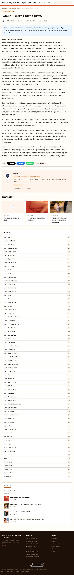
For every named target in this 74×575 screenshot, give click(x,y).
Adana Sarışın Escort (37, 382)
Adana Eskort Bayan (37, 302)
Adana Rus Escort (37, 378)
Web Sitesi (27, 188)
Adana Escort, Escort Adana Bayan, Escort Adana (19, 2)
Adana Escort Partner (37, 288)
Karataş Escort (37, 462)
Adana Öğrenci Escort (37, 367)
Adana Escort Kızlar (37, 284)
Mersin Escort (14, 572)
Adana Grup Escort (37, 328)
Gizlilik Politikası (55, 544)
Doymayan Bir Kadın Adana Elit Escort (36, 219)
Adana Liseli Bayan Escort (37, 346)
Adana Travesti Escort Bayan (37, 404)
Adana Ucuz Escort (37, 411)
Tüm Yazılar (17, 188)
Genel (37, 458)
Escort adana (37, 440)
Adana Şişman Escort (37, 397)
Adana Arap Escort (37, 241)
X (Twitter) (11, 163)
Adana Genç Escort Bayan (37, 324)
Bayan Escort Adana (37, 429)
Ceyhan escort (37, 433)
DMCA (52, 549)
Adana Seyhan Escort (37, 389)
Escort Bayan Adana (37, 447)
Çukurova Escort (37, 436)
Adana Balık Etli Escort (37, 248)
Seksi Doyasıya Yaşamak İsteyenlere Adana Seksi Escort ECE (59, 220)
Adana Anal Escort (37, 237)
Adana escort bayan (37, 277)
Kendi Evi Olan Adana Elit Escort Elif (20, 511)
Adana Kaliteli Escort (37, 335)
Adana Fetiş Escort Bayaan (37, 317)
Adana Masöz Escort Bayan (37, 357)
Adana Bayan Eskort (37, 255)
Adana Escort (37, 273)
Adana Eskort (37, 299)
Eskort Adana (37, 455)
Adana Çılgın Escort (37, 259)
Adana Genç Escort (37, 320)
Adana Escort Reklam (37, 291)
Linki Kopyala (40, 163)
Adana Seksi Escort (37, 386)
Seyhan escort (37, 469)
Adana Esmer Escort (37, 309)
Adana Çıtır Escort (37, 266)
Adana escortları (37, 295)
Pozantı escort (37, 465)
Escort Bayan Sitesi (37, 451)
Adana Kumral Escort (37, 342)
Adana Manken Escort (37, 353)
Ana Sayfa (42, 2)
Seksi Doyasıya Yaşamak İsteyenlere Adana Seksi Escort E (26, 504)
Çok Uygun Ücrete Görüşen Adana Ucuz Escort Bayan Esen (27, 519)
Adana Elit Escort (37, 270)
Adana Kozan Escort (37, 339)
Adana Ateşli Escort (37, 244)
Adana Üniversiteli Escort (37, 415)
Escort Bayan (37, 444)
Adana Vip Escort (37, 418)
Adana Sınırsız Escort (37, 393)
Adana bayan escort (37, 251)
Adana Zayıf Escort (37, 422)
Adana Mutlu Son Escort (37, 364)
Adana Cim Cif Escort (37, 262)
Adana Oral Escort (37, 375)
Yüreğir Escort (37, 476)
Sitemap (53, 551)
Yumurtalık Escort (37, 473)
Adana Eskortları (37, 306)
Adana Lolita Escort (37, 349)
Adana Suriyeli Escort (37, 400)
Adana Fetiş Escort (37, 313)
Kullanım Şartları (55, 546)
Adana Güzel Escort (37, 331)
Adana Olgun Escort (14, 8)
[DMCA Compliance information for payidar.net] (37, 565)
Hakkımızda (54, 538)
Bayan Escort (37, 425)
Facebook (20, 163)
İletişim (53, 541)
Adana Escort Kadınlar (37, 281)
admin (15, 174)
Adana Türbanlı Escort (37, 407)
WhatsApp (30, 163)
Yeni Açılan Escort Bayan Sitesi (11, 219)
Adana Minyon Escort (37, 360)
